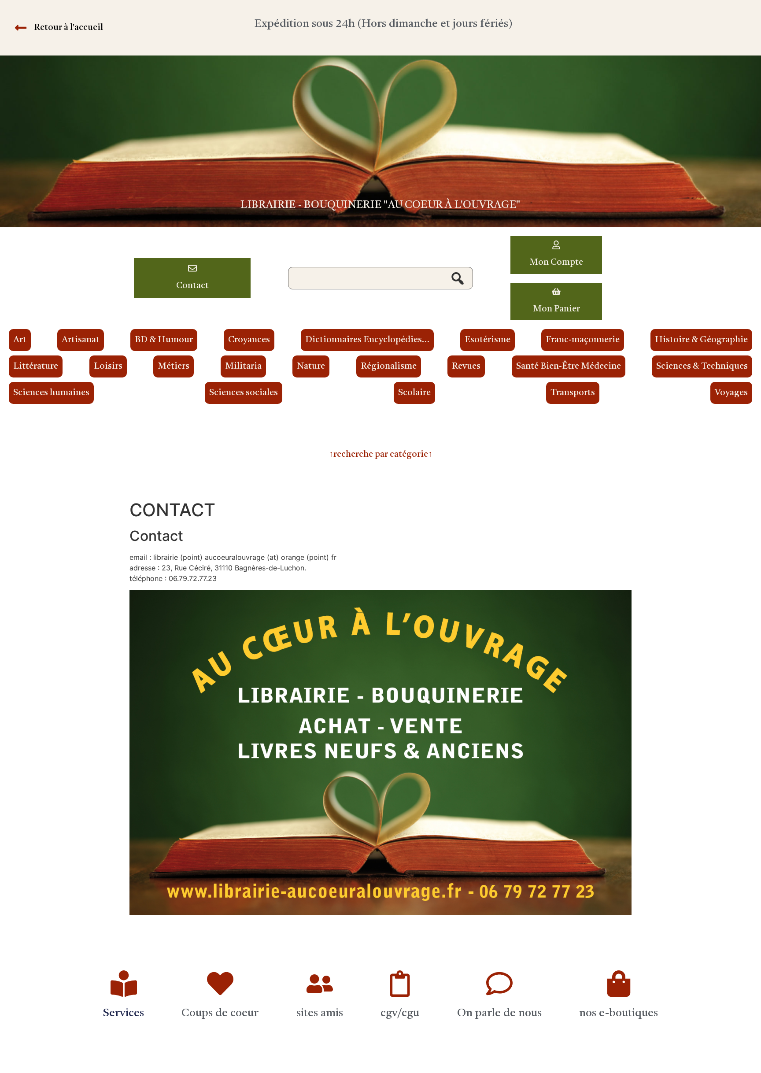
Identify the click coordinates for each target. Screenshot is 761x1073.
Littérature (35, 366)
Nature (311, 366)
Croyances (249, 340)
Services (123, 1013)
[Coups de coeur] (220, 983)
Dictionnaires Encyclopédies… (367, 340)
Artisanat (81, 340)
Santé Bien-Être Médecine (568, 366)
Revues (466, 366)
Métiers (173, 366)
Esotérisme (487, 340)
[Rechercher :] (380, 278)
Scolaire (414, 392)
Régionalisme (389, 366)
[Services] (124, 983)
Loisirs (108, 366)
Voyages (731, 392)
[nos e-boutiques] (619, 983)
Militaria (243, 366)
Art (19, 340)
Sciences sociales (243, 392)
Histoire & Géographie (701, 340)
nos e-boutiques (618, 1013)
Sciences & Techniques (702, 366)
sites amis (319, 1013)
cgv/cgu (399, 1013)
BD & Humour (164, 340)
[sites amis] (320, 983)
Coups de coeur (220, 1013)
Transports (572, 392)
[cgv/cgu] (400, 983)
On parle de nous (499, 1013)
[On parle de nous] (499, 983)
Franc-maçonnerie (583, 340)
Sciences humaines (51, 392)
